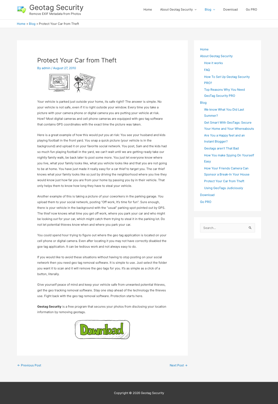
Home (147, 9)
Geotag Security (56, 7)
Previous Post (29, 365)
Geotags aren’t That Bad (221, 148)
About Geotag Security (176, 9)
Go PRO (251, 9)
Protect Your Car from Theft (224, 181)
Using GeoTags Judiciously (223, 188)
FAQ (207, 70)
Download (230, 9)
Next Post (178, 365)
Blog (208, 9)
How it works (213, 63)
